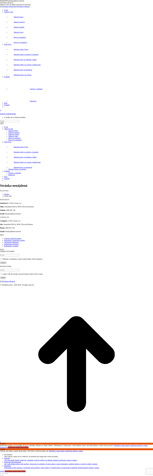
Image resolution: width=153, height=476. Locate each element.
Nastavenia (4, 447)
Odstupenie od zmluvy (11, 244)
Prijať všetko (24, 447)
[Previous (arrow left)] (1, 475)
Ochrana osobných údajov (12, 238)
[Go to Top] (76, 440)
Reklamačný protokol (11, 246)
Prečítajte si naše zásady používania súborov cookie (131, 445)
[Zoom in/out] (7, 473)
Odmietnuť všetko (14, 447)
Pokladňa (13, 114)
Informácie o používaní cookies (14, 240)
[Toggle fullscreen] (5, 473)
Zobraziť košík (5, 114)
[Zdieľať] (3, 473)
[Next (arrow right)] (3, 475)
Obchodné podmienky (11, 242)
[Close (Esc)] (1, 473)
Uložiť (2, 471)
